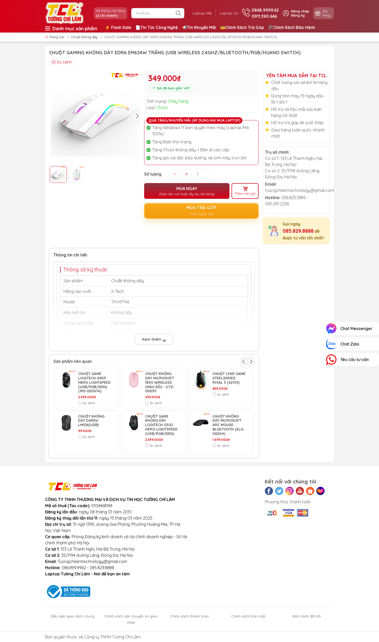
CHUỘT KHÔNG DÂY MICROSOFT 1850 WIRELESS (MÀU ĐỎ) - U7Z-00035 (160, 382)
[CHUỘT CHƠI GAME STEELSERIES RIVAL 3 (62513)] (200, 380)
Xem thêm (152, 339)
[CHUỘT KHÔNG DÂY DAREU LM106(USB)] (66, 422)
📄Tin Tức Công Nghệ (156, 27)
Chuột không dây (84, 37)
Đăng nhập (300, 11)
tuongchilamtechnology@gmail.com (299, 190)
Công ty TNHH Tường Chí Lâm (112, 636)
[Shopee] (310, 491)
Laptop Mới (202, 13)
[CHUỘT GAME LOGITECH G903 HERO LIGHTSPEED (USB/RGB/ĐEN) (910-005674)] (66, 380)
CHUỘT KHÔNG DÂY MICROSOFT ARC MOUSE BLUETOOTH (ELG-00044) (228, 425)
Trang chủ (56, 37)
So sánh (64, 62)
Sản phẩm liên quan (72, 361)
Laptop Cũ (229, 13)
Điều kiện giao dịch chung (72, 616)
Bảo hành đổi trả (306, 616)
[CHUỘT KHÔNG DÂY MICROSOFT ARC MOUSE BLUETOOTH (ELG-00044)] (200, 422)
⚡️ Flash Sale (118, 27)
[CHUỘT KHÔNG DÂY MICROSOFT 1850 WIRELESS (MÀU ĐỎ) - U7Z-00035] (133, 380)
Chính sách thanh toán (189, 616)
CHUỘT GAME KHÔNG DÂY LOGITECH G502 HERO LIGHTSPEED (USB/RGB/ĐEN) (161, 425)
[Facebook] (269, 491)
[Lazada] (320, 491)
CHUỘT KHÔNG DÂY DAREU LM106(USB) (91, 420)
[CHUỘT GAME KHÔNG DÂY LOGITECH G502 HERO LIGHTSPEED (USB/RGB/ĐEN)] (133, 422)
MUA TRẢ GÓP (201, 210)
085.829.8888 (298, 231)
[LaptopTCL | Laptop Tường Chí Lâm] (64, 12)
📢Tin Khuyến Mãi (199, 27)
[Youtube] (300, 491)
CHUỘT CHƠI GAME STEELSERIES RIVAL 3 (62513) (228, 378)
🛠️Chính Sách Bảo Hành (291, 27)
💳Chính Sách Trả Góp (242, 27)
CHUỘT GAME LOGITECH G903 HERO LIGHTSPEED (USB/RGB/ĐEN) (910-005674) (94, 382)
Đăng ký (298, 15)
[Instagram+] (289, 491)
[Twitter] (279, 491)
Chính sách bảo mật (248, 616)
